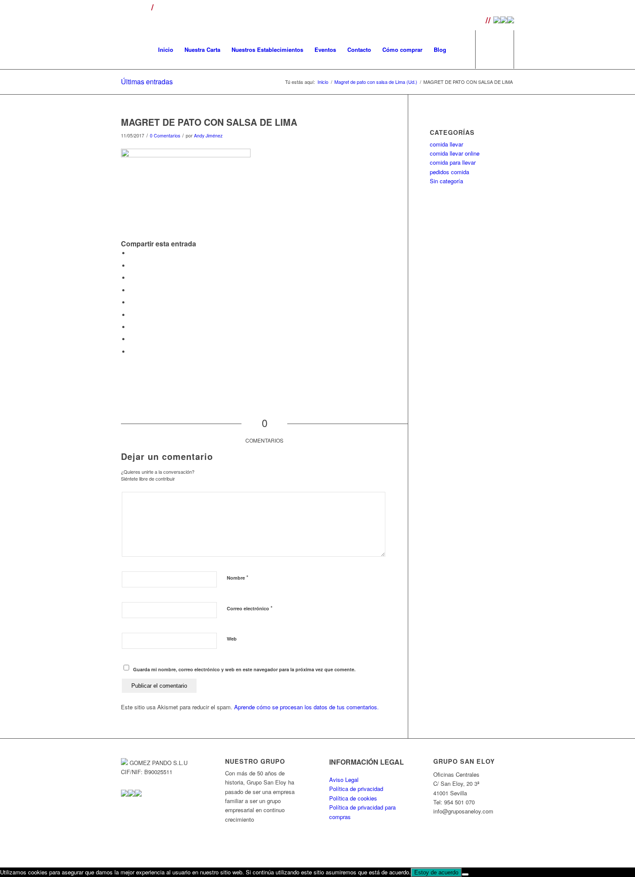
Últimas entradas (147, 81)
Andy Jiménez (208, 135)
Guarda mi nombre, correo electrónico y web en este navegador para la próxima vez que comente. (244, 669)
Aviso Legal (344, 779)
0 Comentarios (165, 135)
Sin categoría (446, 181)
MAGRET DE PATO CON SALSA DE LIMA (209, 121)
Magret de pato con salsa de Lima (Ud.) (375, 82)
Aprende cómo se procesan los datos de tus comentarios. (306, 707)
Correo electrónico (250, 608)
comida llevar (446, 144)
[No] (465, 874)
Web (232, 638)
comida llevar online (454, 153)
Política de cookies (353, 798)
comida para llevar (453, 162)
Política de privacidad (356, 789)
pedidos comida (449, 172)
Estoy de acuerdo (436, 872)
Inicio (323, 82)
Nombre (237, 577)
